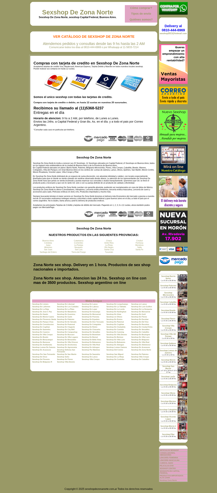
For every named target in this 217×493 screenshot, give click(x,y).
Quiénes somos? (141, 19)
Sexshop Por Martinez (91, 350)
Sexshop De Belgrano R (42, 362)
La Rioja (109, 245)
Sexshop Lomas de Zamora (168, 351)
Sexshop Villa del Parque (168, 335)
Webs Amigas (93, 301)
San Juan (48, 249)
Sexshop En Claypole (66, 327)
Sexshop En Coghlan (115, 324)
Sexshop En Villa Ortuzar (67, 342)
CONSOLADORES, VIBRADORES (167, 454)
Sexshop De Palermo (140, 354)
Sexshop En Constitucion (43, 324)
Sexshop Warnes (168, 401)
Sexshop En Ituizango (91, 312)
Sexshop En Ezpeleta (90, 319)
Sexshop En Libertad (66, 304)
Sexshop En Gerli (138, 314)
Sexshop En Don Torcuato (93, 322)
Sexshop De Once (39, 357)
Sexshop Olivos (168, 393)
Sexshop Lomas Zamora (116, 347)
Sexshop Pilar (168, 434)
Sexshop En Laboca (90, 307)
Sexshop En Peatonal (66, 324)
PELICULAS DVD (167, 466)
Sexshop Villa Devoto (66, 362)
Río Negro (109, 247)
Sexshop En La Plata (65, 309)
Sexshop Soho (63, 357)
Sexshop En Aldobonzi (140, 345)
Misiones (48, 247)
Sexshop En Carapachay (67, 332)
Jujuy (48, 245)
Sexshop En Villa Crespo (42, 334)
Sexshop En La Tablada (116, 307)
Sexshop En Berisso (114, 337)
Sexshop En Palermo (65, 319)
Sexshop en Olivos (114, 317)
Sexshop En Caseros (41, 332)
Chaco (109, 241)
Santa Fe (139, 249)
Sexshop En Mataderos (66, 312)
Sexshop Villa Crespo (140, 357)
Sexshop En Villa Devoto (116, 334)
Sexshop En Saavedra (41, 329)
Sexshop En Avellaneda (42, 345)
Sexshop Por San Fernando (43, 354)
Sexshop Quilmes (168, 343)
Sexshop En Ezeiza (114, 319)
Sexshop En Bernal (90, 337)
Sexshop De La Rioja (115, 357)
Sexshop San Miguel (114, 354)
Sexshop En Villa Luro (140, 337)
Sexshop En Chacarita (91, 329)
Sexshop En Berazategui (42, 340)
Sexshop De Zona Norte (77, 12)
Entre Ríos (109, 243)
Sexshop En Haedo (40, 314)
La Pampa (78, 245)
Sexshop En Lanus (90, 304)
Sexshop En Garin (64, 317)
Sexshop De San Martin (66, 354)
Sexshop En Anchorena (67, 345)
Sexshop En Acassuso (140, 347)
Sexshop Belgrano (168, 385)
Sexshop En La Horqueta (141, 309)
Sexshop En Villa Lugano (67, 337)
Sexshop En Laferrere (41, 307)
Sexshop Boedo (168, 310)
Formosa (139, 243)
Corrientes (78, 243)
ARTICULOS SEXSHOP (169, 450)
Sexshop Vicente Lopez (168, 418)
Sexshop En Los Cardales (67, 307)
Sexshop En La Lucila (115, 309)
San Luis (78, 249)
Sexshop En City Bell (66, 329)
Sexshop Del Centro (114, 350)
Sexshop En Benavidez (66, 340)
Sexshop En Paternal (115, 322)
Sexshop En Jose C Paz (42, 312)
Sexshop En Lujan (89, 309)
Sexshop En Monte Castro (43, 317)
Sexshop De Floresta (41, 359)
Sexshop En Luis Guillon (141, 307)
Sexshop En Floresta (90, 317)
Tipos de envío (141, 13)
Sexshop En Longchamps (117, 304)
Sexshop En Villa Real (140, 342)
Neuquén (79, 247)
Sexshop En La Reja (40, 309)
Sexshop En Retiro (89, 327)
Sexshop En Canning (115, 332)
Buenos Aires (48, 241)
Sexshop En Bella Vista (91, 340)
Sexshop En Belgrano (140, 340)
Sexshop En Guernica (66, 314)
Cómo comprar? (141, 8)
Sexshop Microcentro (168, 294)
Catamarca (78, 241)
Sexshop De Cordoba (115, 359)
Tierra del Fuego (78, 252)
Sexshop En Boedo (40, 337)
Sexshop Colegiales (168, 410)
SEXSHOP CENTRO (168, 468)
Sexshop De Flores (65, 359)
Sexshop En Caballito (140, 332)
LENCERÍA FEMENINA (169, 458)
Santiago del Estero (48, 252)
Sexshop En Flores (139, 317)
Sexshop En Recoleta (140, 324)
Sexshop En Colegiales (91, 324)
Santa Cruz (109, 249)
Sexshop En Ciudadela (115, 327)
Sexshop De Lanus (90, 357)
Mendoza (139, 245)
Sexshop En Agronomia (67, 347)
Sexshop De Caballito (140, 359)
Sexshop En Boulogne (140, 334)
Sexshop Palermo (168, 286)
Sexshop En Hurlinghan (116, 312)
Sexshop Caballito (168, 302)
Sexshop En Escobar (140, 319)
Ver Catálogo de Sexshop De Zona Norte (94, 37)
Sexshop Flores (168, 319)
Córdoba (48, 243)
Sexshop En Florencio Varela (44, 319)
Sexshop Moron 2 (168, 426)
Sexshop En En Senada (66, 322)
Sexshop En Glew (113, 314)
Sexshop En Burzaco (66, 334)
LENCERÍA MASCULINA (170, 460)
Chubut (139, 241)
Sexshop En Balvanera (91, 342)
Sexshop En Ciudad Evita (141, 327)
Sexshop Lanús (168, 377)
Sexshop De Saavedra (91, 354)
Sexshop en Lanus (139, 304)
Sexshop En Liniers (40, 304)
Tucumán (109, 252)
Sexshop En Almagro (115, 345)
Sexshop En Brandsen (91, 334)
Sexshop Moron (168, 360)
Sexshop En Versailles (140, 329)
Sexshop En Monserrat (140, 312)
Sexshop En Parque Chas (42, 322)
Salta (139, 247)
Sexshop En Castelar (115, 329)
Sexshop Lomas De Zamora (43, 347)
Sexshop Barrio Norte (168, 277)
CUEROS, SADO (166, 463)
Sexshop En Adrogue (91, 347)
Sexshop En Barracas (41, 342)
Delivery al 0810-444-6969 (173, 28)
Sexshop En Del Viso (140, 322)
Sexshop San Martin (168, 367)
